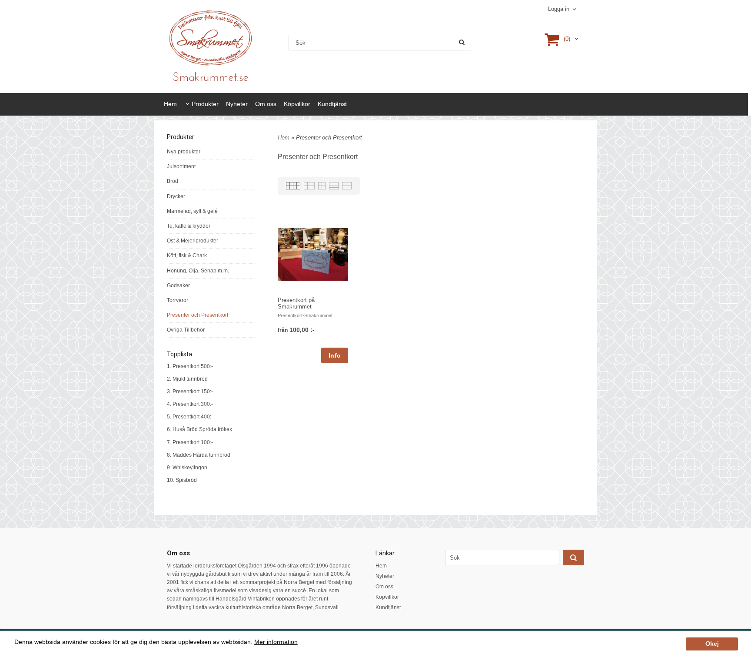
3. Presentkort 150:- (190, 391)
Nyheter (237, 103)
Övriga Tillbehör (186, 330)
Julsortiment (181, 166)
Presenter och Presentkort (197, 315)
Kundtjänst (332, 103)
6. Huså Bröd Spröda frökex (199, 429)
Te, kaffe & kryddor (188, 226)
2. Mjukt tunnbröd (187, 379)
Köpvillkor (297, 103)
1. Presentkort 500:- (190, 366)
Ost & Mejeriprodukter (192, 241)
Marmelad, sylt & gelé (192, 211)
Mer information (276, 642)
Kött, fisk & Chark (187, 255)
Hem (170, 103)
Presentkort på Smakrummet (296, 303)
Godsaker (178, 285)
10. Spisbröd (182, 480)
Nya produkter (183, 152)
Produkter (205, 103)
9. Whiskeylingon (187, 468)
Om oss (265, 103)
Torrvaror (177, 300)
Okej (712, 643)
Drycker (176, 196)
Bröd (172, 181)
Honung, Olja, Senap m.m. (198, 271)
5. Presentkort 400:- (190, 417)
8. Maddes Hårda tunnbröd (198, 455)
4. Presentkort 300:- (190, 404)
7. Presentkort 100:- (190, 442)
